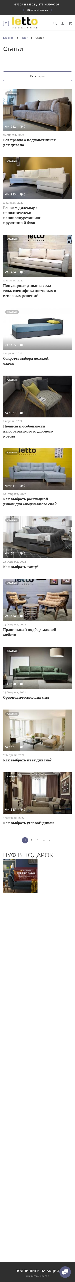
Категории (37, 76)
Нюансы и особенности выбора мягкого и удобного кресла (28, 431)
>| (50, 840)
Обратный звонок (37, 10)
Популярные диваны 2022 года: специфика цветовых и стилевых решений (29, 291)
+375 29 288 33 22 (24, 4)
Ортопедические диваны (26, 697)
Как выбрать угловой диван (28, 823)
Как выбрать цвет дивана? (27, 760)
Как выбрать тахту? (21, 567)
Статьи (12, 93)
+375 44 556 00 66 (48, 4)
